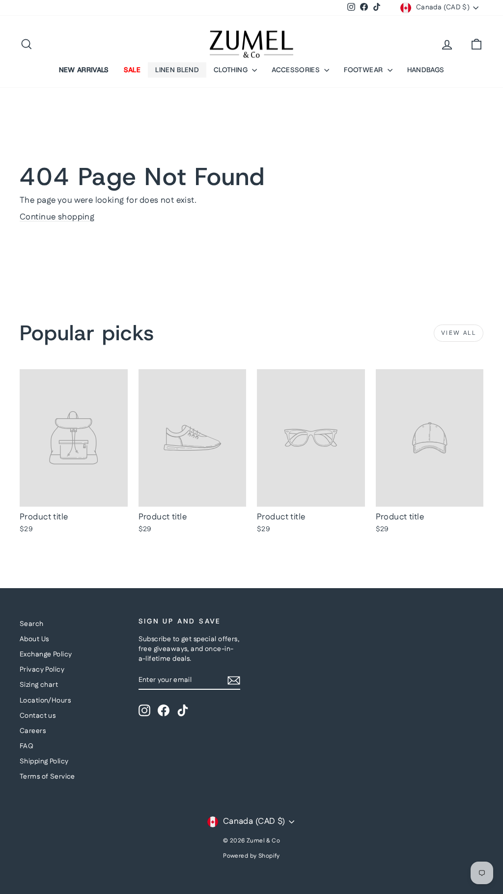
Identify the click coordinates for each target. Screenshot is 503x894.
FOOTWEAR (364, 69)
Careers (33, 731)
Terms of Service (47, 777)
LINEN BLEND (177, 69)
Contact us (38, 716)
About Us (34, 639)
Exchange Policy (46, 654)
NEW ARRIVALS (84, 69)
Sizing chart (39, 685)
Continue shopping (57, 217)
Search (32, 624)
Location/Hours (45, 700)
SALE (132, 69)
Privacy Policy (42, 670)
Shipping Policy (44, 761)
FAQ (26, 746)
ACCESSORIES (297, 69)
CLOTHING (232, 69)
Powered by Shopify (251, 856)
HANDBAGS (426, 69)
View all (458, 333)
